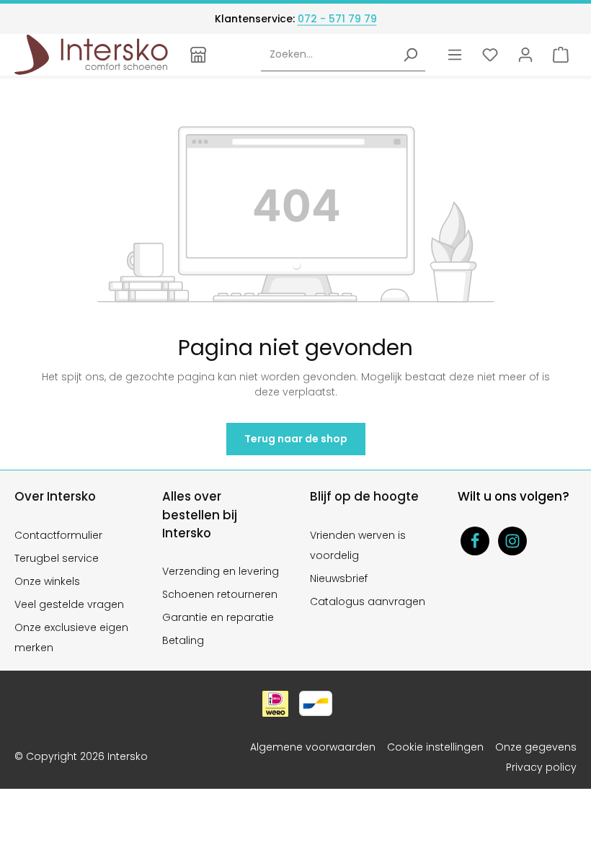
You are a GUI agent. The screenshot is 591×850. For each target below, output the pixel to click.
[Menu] (454, 55)
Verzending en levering (220, 571)
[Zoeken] (410, 55)
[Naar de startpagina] (91, 55)
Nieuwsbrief (339, 578)
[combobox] (328, 55)
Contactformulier (58, 535)
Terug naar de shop (295, 438)
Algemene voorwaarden (313, 747)
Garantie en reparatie (218, 617)
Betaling (183, 640)
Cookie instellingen (435, 747)
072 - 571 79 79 (337, 19)
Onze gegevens (536, 747)
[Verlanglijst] (490, 55)
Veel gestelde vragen (69, 604)
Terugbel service (56, 558)
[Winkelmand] (560, 55)
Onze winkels (47, 581)
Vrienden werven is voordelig (358, 545)
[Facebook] (475, 541)
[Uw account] (525, 55)
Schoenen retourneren (219, 594)
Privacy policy (541, 767)
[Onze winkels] (198, 55)
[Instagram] (512, 541)
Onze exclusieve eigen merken (71, 637)
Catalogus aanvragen (367, 601)
